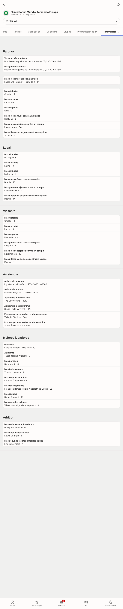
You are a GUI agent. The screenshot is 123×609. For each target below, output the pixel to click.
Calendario (52, 31)
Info (5, 31)
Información (110, 31)
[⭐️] (118, 4)
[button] (61, 21)
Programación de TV (87, 31)
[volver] (5, 4)
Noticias (17, 31)
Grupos (67, 31)
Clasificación (34, 31)
